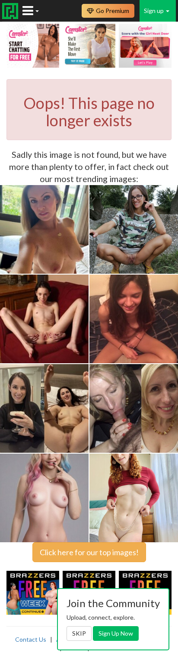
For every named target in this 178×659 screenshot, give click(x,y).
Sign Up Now (116, 633)
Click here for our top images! (89, 552)
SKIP (79, 633)
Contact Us (30, 639)
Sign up (154, 10)
